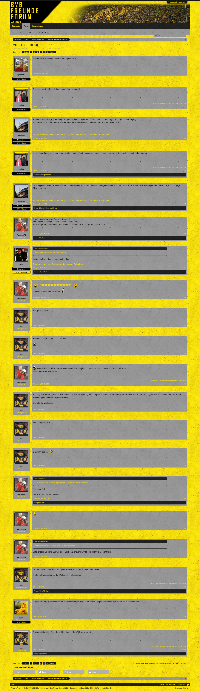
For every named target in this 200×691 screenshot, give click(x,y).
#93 (185, 437)
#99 (185, 616)
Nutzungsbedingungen (182, 688)
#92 (185, 409)
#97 (185, 556)
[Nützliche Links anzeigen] (185, 39)
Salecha (21, 136)
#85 (185, 204)
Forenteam (64, 48)
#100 (184, 649)
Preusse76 (21, 235)
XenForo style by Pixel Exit (103, 688)
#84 (185, 170)
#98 (185, 587)
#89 (185, 325)
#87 (185, 268)
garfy (21, 618)
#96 (185, 528)
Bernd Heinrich (39, 175)
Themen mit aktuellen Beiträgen (40, 33)
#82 (185, 106)
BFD (12, 685)
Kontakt (161, 685)
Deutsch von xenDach (81, 688)
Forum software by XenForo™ (29, 688)
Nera (35, 238)
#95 (185, 498)
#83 (185, 138)
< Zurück (26, 52)
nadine (21, 105)
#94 (185, 465)
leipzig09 (37, 653)
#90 (185, 353)
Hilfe (166, 685)
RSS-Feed (188, 685)
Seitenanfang (181, 685)
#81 (185, 73)
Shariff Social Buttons (59, 688)
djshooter (21, 75)
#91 (185, 384)
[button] (24, 672)
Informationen (37, 26)
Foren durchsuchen (20, 33)
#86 (185, 234)
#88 (185, 297)
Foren (26, 26)
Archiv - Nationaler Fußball (39, 48)
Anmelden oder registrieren (177, 2)
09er (35, 208)
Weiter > (52, 52)
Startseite (16, 26)
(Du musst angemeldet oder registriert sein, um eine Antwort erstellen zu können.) (160, 663)
